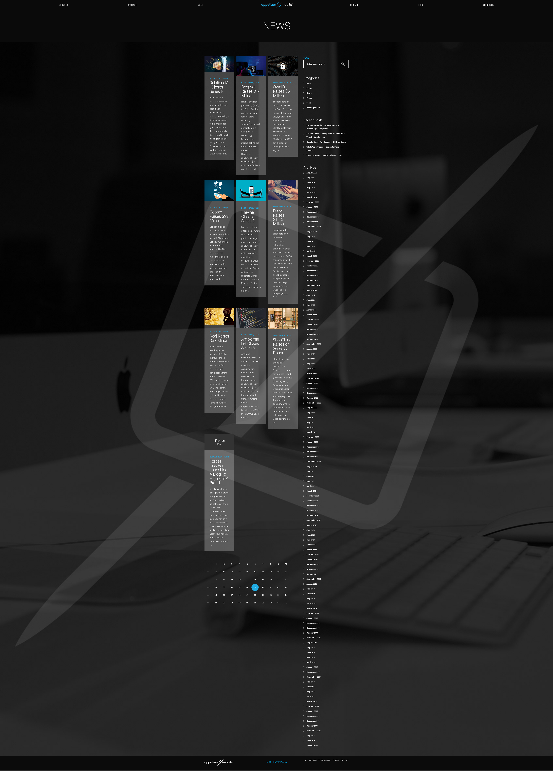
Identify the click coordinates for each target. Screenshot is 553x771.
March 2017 (311, 701)
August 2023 (311, 349)
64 (278, 603)
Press (219, 457)
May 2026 (310, 187)
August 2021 (311, 466)
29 (263, 580)
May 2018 (310, 657)
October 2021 (312, 457)
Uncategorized (313, 108)
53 (278, 595)
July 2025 (310, 236)
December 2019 (313, 564)
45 (216, 595)
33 (208, 587)
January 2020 (312, 559)
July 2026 (310, 178)
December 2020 (313, 506)
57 (224, 603)
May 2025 (310, 246)
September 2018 (313, 638)
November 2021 (313, 452)
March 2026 (311, 197)
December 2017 (313, 672)
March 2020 (311, 550)
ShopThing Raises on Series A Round (282, 346)
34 (216, 587)
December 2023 (313, 329)
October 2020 (312, 515)
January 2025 (312, 266)
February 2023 (312, 378)
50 (255, 595)
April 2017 (310, 696)
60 (247, 603)
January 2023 (312, 383)
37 (239, 587)
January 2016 (312, 745)
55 (208, 603)
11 (208, 572)
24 (224, 580)
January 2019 (312, 618)
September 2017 (313, 677)
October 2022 (312, 398)
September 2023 (313, 344)
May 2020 (310, 540)
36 (232, 587)
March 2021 (311, 491)
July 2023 (310, 354)
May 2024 (310, 305)
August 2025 (311, 231)
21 (286, 572)
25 (232, 580)
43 (286, 587)
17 (255, 572)
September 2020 (313, 520)
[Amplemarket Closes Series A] (251, 318)
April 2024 (310, 310)
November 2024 (313, 276)
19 (271, 572)
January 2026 (312, 207)
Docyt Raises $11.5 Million (278, 217)
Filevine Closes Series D (248, 216)
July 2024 (310, 295)
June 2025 (310, 241)
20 (278, 572)
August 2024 (311, 290)
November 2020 (313, 510)
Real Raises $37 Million (219, 338)
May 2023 (310, 364)
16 (247, 572)
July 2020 (310, 530)
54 (286, 595)
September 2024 (313, 285)
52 (271, 595)
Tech (225, 78)
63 (271, 603)
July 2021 (310, 471)
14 (232, 572)
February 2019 (312, 613)
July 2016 (310, 736)
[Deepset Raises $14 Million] (251, 66)
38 (247, 587)
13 (224, 572)
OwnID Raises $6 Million (281, 91)
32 (286, 580)
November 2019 (313, 569)
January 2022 (312, 442)
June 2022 (310, 417)
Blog (212, 78)
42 (278, 587)
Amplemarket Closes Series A (250, 343)
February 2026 (312, 202)
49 (247, 595)
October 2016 (312, 726)
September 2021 (313, 461)
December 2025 (313, 212)
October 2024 (312, 280)
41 (271, 587)
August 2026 (311, 173)
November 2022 (313, 393)
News (219, 78)
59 (239, 603)
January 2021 (312, 501)
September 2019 (313, 579)
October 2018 (312, 633)
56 (216, 603)
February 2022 (312, 437)
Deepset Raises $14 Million (250, 91)
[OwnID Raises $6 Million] (283, 66)
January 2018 (312, 667)
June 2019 (310, 594)
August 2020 (311, 525)
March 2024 (311, 315)
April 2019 (310, 603)
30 (271, 580)
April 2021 (310, 486)
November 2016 (313, 721)
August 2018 (311, 643)
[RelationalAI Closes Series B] (219, 64)
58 (232, 603)
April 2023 (310, 369)
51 (263, 595)
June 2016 (310, 740)
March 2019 (311, 608)
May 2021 (310, 481)
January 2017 (312, 711)
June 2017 (310, 687)
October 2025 (312, 222)
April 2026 (310, 192)
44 (208, 595)
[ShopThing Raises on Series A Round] (283, 318)
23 (216, 580)
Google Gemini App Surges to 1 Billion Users (326, 142)
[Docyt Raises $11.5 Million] (283, 190)
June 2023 (310, 359)
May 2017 (310, 692)
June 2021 (310, 476)
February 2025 (312, 261)
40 (263, 587)
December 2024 (313, 271)
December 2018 (313, 623)
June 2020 (310, 535)
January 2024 (312, 324)
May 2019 (310, 599)
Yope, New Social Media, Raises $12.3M (324, 155)
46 (224, 595)
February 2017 (312, 706)
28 (255, 580)
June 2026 (310, 183)
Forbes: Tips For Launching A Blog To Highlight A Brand (219, 472)
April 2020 (310, 545)
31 (278, 580)
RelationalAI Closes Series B (219, 87)
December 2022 (313, 388)
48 (239, 595)
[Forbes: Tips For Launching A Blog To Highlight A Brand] (219, 442)
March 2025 (311, 256)
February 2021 (312, 496)
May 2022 (310, 422)
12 (216, 572)
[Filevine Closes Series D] (251, 191)
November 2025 (313, 217)
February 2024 (312, 320)
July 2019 (310, 589)
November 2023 (313, 334)
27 (247, 580)
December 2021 (313, 447)
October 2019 (312, 574)
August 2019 (311, 584)
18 (263, 572)
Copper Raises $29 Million (219, 216)
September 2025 (313, 227)
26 (239, 580)
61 (255, 603)
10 (286, 564)
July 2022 (310, 413)
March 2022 (311, 432)
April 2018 (310, 662)
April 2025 (310, 251)
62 (263, 603)
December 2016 (313, 716)
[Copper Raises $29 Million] (219, 190)
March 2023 (311, 373)
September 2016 (313, 731)
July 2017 (310, 682)
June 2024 (310, 300)
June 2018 (310, 652)
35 (224, 587)
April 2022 (310, 427)
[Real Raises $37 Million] (219, 317)
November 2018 (313, 628)
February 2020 (312, 554)
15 (239, 572)
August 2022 (311, 408)
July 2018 (310, 647)
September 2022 (313, 403)
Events (309, 88)
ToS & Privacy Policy (276, 762)
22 (208, 580)
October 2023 (312, 339)
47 (232, 595)
